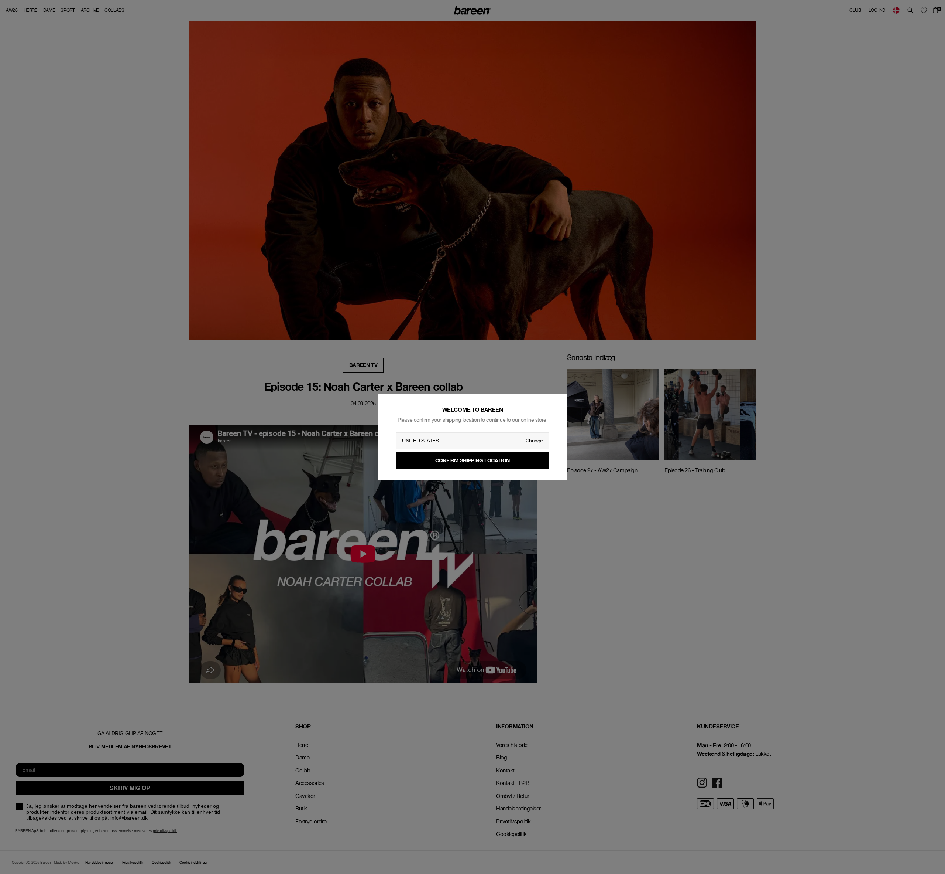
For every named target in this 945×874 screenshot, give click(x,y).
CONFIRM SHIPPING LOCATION (472, 460)
